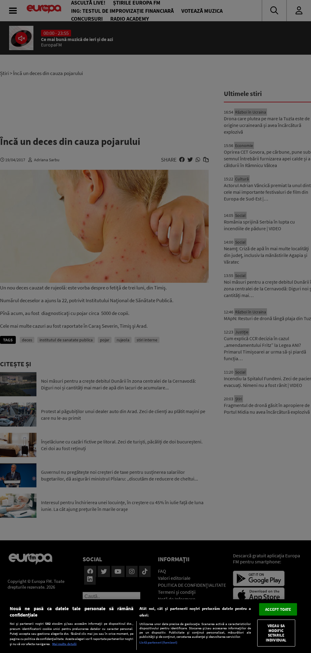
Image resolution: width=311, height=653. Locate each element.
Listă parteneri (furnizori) (158, 642)
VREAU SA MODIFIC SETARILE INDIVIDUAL (276, 633)
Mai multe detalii (64, 644)
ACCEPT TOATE (278, 609)
